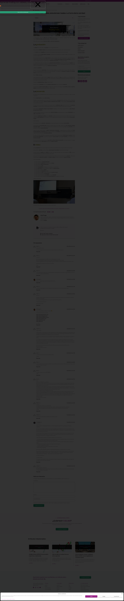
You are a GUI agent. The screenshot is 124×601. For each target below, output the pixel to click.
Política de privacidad (9, 599)
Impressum (13, 599)
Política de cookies (3, 599)
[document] (62, 300)
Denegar (104, 596)
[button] (122, 593)
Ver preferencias (116, 596)
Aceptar (91, 596)
